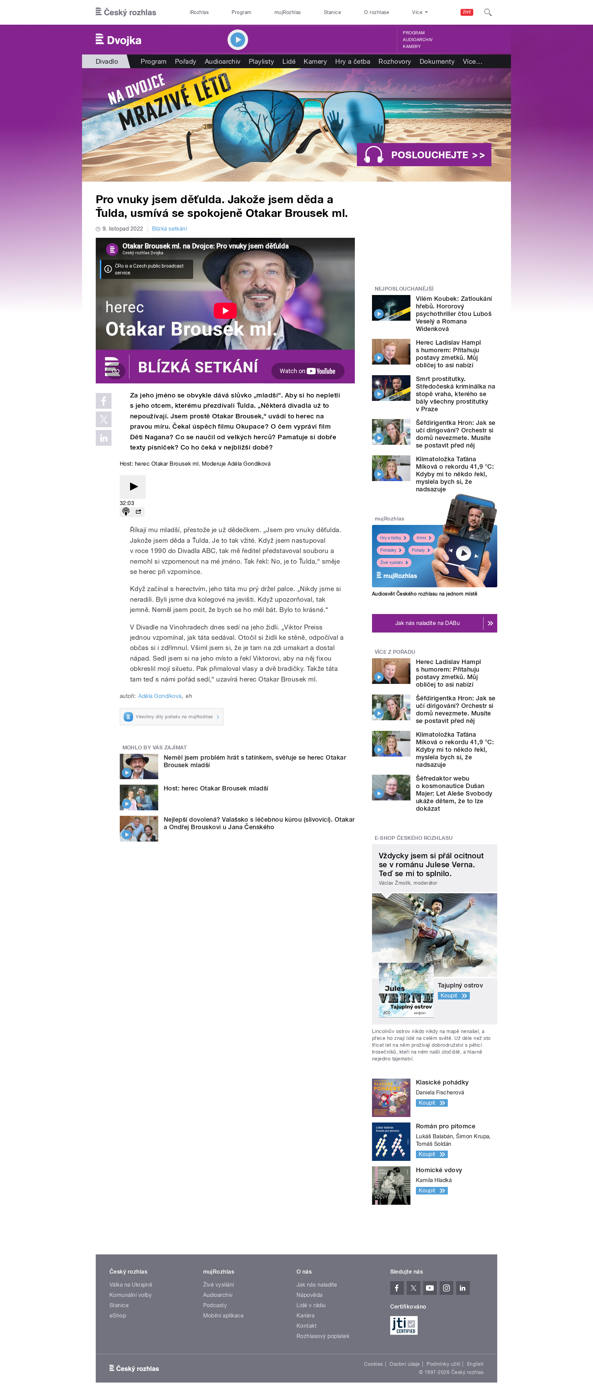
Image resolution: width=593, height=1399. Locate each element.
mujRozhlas (288, 12)
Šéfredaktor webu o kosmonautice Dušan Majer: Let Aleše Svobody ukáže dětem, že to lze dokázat (454, 793)
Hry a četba (352, 61)
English (475, 1364)
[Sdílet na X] (104, 419)
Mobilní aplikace (223, 1315)
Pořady (186, 61)
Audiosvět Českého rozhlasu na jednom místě (424, 594)
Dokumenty (437, 61)
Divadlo (107, 61)
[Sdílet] (138, 512)
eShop (117, 1315)
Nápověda (309, 1295)
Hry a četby (390, 538)
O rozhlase (376, 12)
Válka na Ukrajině (130, 1284)
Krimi (421, 538)
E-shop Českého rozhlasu (414, 838)
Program (241, 12)
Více (472, 61)
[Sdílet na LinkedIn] (104, 438)
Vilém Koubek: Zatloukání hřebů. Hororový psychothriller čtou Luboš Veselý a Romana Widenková (454, 313)
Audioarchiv (417, 39)
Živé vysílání (391, 562)
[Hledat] (488, 12)
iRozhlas (199, 12)
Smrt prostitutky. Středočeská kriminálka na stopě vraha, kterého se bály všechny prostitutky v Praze (455, 394)
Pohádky (388, 550)
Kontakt (306, 1326)
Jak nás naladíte (316, 1284)
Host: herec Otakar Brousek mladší (216, 788)
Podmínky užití (443, 1364)
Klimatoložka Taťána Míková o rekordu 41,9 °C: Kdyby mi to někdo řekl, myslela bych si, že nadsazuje (455, 474)
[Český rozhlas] (126, 12)
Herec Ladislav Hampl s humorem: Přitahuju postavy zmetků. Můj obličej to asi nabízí (448, 354)
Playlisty (261, 61)
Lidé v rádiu (311, 1305)
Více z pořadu (395, 652)
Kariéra (305, 1315)
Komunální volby (130, 1295)
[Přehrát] (133, 487)
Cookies (373, 1364)
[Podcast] (126, 512)
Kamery (412, 46)
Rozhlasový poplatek (322, 1336)
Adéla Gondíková (159, 696)
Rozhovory (395, 61)
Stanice (332, 12)
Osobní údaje (404, 1364)
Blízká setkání (169, 228)
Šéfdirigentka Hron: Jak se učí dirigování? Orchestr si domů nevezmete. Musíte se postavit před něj (455, 434)
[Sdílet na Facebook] (104, 401)
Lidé (288, 61)
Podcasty (215, 1305)
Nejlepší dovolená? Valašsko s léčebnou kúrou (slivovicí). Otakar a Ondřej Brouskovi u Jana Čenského (259, 823)
